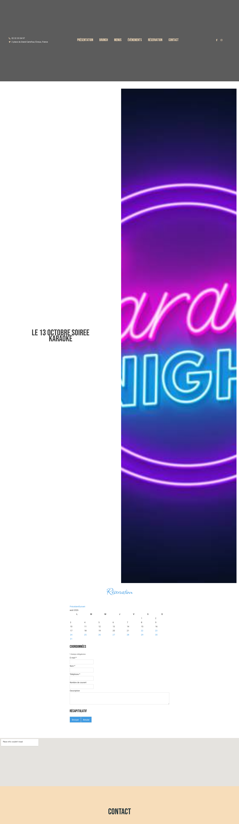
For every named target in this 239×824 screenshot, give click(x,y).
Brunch (103, 40)
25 (85, 635)
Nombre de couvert (78, 682)
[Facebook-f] (217, 40)
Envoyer (75, 720)
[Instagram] (221, 40)
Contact (174, 40)
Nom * (72, 666)
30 (156, 635)
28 (128, 635)
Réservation (155, 40)
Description (75, 691)
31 (71, 639)
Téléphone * (75, 674)
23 (156, 630)
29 (142, 635)
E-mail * (73, 658)
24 (71, 635)
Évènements (135, 40)
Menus (117, 40)
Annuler (86, 720)
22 (142, 630)
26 (99, 635)
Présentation (85, 40)
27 (114, 635)
